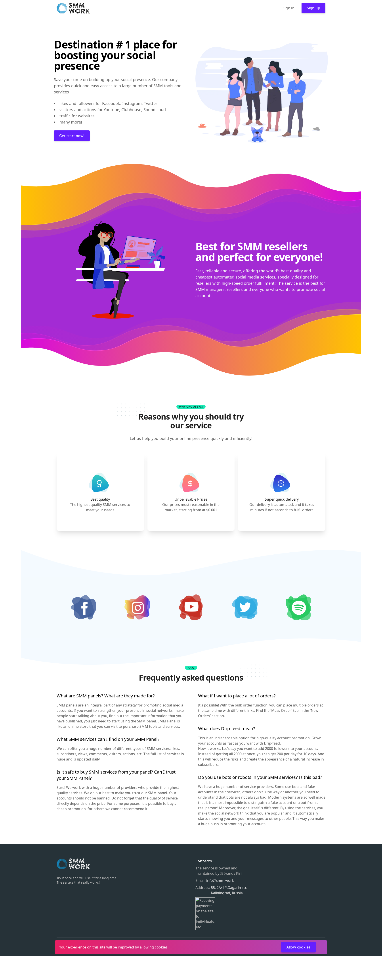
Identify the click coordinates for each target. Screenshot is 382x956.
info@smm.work (220, 880)
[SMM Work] (73, 8)
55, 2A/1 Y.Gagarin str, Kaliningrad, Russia (229, 890)
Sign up (313, 8)
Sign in (288, 8)
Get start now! (71, 135)
